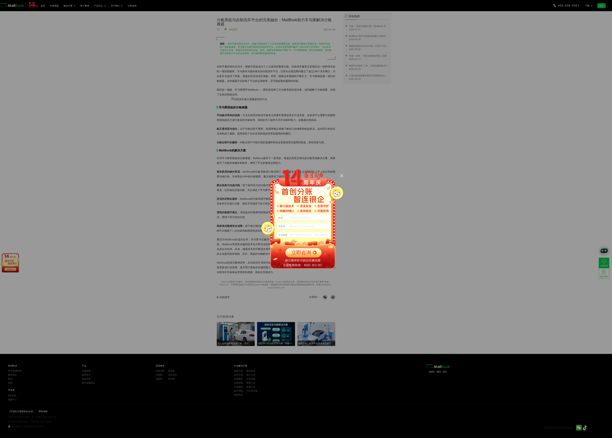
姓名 (280, 217)
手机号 (281, 226)
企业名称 (282, 234)
